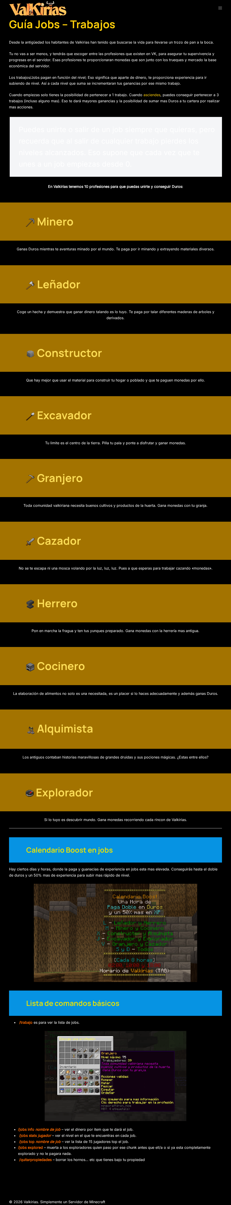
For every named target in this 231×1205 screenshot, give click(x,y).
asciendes (151, 95)
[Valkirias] (37, 8)
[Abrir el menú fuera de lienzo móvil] (220, 8)
